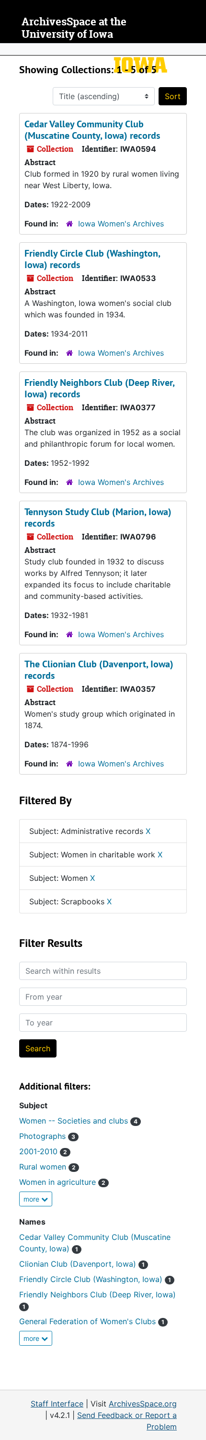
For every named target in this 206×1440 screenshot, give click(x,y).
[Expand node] (196, 49)
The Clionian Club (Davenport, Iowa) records (98, 670)
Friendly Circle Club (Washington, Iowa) (95, 1279)
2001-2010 (43, 1151)
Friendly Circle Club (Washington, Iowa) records (92, 259)
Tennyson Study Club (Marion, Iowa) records (98, 517)
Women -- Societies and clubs (78, 1120)
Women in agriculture (62, 1182)
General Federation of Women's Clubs (91, 1321)
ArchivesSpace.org (143, 1403)
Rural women (47, 1166)
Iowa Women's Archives (121, 223)
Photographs (47, 1136)
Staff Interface (57, 1403)
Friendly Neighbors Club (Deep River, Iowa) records (99, 388)
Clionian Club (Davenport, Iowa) (82, 1264)
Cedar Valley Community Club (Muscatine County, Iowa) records (92, 130)
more (32, 1199)
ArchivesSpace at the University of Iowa (74, 28)
